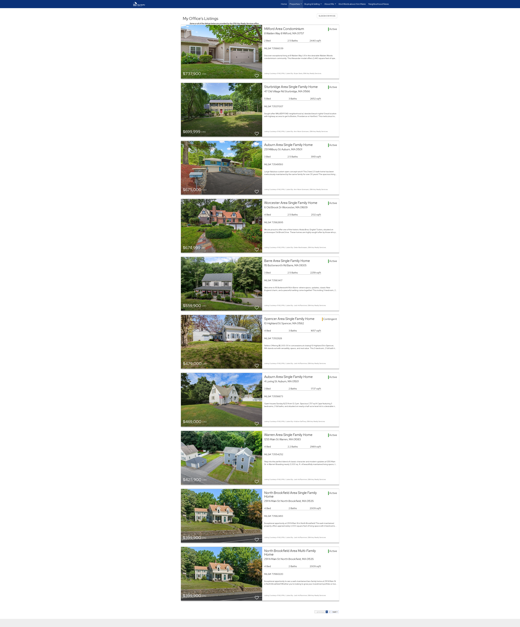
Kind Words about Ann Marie (352, 4)
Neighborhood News (378, 4)
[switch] (256, 74)
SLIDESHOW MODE (327, 16)
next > (335, 612)
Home (284, 4)
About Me (330, 5)
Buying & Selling (313, 5)
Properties (296, 5)
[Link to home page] (140, 4)
